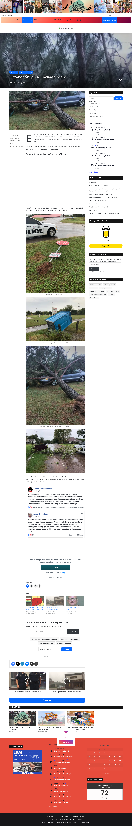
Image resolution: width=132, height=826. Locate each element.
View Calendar (93, 172)
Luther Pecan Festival (105, 288)
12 (115, 757)
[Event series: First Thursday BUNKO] (106, 127)
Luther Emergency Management (45, 639)
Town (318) (92, 110)
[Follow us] (66, 734)
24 (104, 765)
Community (26, 20)
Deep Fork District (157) (96, 116)
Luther (113, 284)
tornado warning (64, 643)
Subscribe (72, 631)
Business (106, 284)
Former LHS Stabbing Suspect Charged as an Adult (104, 213)
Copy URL (67, 649)
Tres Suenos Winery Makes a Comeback (101, 207)
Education (23, 72)
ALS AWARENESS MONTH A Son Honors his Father (104, 186)
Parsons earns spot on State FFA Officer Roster (103, 197)
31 (104, 769)
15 (94, 761)
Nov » (107, 773)
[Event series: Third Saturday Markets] (108, 145)
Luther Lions (93, 288)
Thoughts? (47, 700)
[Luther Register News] (66, 28)
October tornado (47, 643)
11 (109, 757)
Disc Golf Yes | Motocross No (98, 200)
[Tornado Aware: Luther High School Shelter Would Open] (35, 601)
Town (30, 72)
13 (120, 757)
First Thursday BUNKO (102, 130)
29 (94, 769)
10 (104, 757)
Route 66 (111, 294)
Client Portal (93, 204)
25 (110, 765)
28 (89, 769)
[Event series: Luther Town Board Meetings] (106, 137)
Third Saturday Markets (103, 148)
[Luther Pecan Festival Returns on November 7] (22, 718)
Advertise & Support (60, 20)
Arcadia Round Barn (95, 284)
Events (72, 20)
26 (115, 765)
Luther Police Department (97, 291)
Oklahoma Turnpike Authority (98, 294)
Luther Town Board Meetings (104, 139)
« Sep (102, 773)
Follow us (66, 742)
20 (120, 761)
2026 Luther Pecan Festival (42, 20)
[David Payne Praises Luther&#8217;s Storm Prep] (55, 601)
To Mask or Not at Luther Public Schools (101, 194)
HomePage (92, 182)
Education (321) (94, 107)
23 (99, 765)
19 (115, 761)
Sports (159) (93, 113)
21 (89, 765)
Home (18, 20)
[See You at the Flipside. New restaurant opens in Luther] (51, 718)
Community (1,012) (94, 103)
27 (120, 765)
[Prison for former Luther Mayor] (75, 601)
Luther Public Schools (70, 639)
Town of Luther (94, 298)
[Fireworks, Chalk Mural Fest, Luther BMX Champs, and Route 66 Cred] (80, 718)
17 (104, 761)
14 (89, 761)
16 (99, 761)
